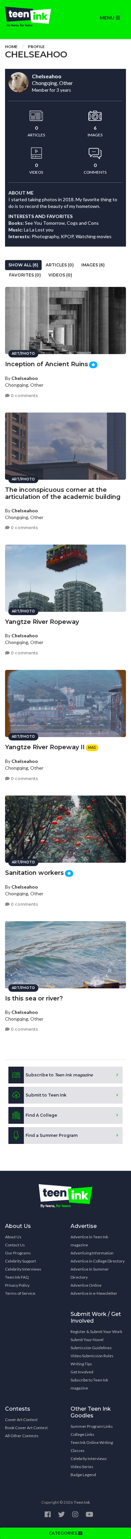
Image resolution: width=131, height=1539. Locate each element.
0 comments (24, 395)
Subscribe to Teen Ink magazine (89, 1384)
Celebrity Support (20, 1261)
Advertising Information (92, 1252)
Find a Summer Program (52, 1135)
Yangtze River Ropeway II (45, 747)
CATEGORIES (63, 1533)
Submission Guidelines (91, 1347)
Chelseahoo (24, 378)
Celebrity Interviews (23, 1269)
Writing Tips (81, 1363)
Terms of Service (20, 1293)
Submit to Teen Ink (46, 1095)
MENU (108, 18)
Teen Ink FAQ (17, 1277)
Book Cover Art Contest (26, 1427)
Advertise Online (86, 1285)
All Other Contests (22, 1435)
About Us (13, 1236)
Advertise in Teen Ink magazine (89, 1240)
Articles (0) (60, 264)
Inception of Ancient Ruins (46, 364)
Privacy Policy (17, 1285)
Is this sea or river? (34, 998)
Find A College (41, 1115)
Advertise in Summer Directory (90, 1273)
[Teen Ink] (32, 17)
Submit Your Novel (87, 1339)
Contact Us (15, 1244)
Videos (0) (60, 274)
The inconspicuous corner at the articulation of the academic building (63, 493)
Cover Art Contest (21, 1419)
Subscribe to (59, 1074)
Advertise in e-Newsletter (94, 1293)
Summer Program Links (92, 1426)
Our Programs (18, 1252)
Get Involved (82, 1371)
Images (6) (93, 264)
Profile (36, 46)
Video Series (82, 1466)
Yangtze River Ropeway (42, 622)
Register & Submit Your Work (96, 1331)
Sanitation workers (34, 873)
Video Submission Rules (92, 1355)
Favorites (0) (25, 274)
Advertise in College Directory (98, 1261)
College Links (82, 1434)
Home (11, 46)
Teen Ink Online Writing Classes (92, 1446)
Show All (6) (23, 264)
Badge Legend (83, 1474)
